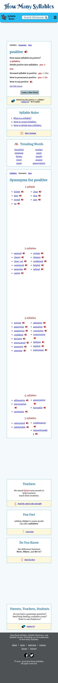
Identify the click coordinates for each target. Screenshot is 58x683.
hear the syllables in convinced (26, 265)
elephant (19, 153)
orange (38, 160)
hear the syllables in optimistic (26, 412)
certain (36, 253)
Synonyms (22, 45)
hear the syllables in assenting (45, 327)
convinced (19, 265)
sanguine (18, 269)
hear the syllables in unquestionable (36, 434)
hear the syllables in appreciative (35, 404)
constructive (39, 334)
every (19, 160)
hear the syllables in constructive (35, 338)
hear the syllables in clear (40, 192)
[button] (46, 18)
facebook (26, 655)
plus (35, 195)
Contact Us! (31, 626)
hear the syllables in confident (25, 335)
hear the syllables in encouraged (28, 343)
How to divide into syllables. (28, 125)
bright (17, 191)
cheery (17, 257)
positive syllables (25, 52)
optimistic (19, 411)
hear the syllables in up (19, 204)
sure (35, 199)
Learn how (29, 532)
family (39, 156)
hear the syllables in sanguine (25, 269)
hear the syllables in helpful (42, 265)
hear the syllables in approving (26, 327)
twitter (32, 655)
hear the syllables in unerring (25, 351)
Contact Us (25, 102)
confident (18, 334)
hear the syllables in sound (22, 200)
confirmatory (39, 423)
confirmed (38, 261)
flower (19, 156)
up (15, 203)
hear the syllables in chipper (43, 257)
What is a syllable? (22, 118)
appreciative (39, 400)
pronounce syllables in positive (31, 82)
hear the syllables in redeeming (46, 350)
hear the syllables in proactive (25, 347)
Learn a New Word (30, 92)
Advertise (32, 645)
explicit (37, 346)
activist (17, 323)
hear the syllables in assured (24, 253)
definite (37, 342)
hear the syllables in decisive (24, 339)
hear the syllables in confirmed (45, 261)
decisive (18, 338)
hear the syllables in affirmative (27, 400)
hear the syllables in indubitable (28, 427)
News (22, 645)
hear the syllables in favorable (45, 408)
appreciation (39, 163)
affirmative (19, 400)
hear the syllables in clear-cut (25, 261)
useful (17, 273)
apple (39, 153)
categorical (19, 423)
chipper (37, 257)
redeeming (38, 350)
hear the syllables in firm (20, 196)
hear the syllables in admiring (44, 323)
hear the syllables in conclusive (46, 331)
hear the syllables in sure (39, 200)
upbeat (36, 269)
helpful (36, 265)
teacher (39, 149)
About (14, 645)
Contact (42, 645)
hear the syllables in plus (39, 196)
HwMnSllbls (29, 6)
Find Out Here (29, 560)
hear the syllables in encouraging (16, 408)
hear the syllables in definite (43, 342)
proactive (18, 346)
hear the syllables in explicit (43, 346)
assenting (38, 327)
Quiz (30, 45)
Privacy (33, 649)
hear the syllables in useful (22, 273)
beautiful (19, 149)
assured (18, 253)
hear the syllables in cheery (23, 257)
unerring (18, 350)
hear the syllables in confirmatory (35, 427)
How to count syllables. (25, 122)
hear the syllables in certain (42, 253)
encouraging (20, 404)
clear (35, 191)
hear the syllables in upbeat (42, 269)
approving (19, 327)
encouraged (19, 342)
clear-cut (18, 261)
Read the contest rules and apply (29, 504)
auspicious (19, 331)
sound (17, 199)
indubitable (19, 427)
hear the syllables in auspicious (27, 331)
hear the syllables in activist (23, 323)
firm (16, 195)
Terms (24, 649)
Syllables (13, 173)
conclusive (38, 331)
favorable (38, 407)
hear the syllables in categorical (27, 423)
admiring (37, 323)
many (19, 163)
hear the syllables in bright (22, 192)
